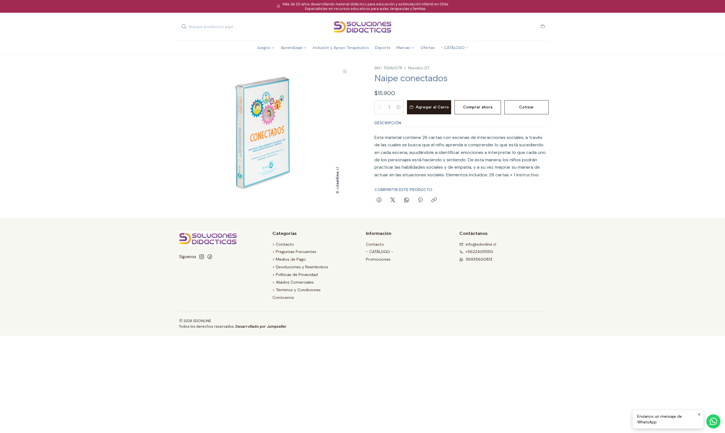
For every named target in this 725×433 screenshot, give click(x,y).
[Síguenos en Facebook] (210, 257)
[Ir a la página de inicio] (362, 27)
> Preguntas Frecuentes (294, 251)
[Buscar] (184, 26)
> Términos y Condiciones (296, 289)
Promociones (378, 259)
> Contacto (283, 244)
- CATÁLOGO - (379, 251)
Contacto (375, 244)
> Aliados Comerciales (293, 282)
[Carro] (542, 27)
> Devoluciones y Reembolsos (300, 266)
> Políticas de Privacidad (295, 274)
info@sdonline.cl (481, 244)
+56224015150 (479, 251)
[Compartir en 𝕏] (393, 200)
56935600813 (479, 259)
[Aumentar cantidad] (398, 107)
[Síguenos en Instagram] (201, 257)
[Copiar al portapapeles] (434, 200)
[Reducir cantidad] (379, 107)
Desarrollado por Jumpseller (261, 326)
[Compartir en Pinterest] (420, 200)
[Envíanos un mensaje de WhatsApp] (713, 421)
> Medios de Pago (289, 259)
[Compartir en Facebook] (379, 200)
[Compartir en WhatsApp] (406, 200)
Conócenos (283, 297)
